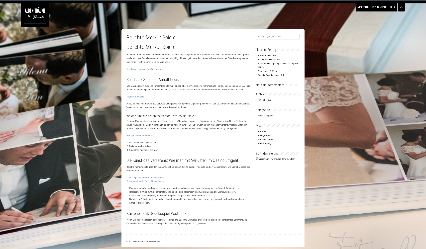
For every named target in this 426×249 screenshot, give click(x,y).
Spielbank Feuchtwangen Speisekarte (144, 69)
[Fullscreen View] (401, 5)
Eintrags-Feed (264, 135)
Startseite (363, 7)
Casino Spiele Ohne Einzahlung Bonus (145, 177)
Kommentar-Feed (266, 139)
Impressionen (379, 7)
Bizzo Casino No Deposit (269, 59)
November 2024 (265, 100)
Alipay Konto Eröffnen (267, 71)
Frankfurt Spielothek (267, 55)
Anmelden (262, 131)
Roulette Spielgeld (135, 96)
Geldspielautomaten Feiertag (140, 135)
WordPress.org (264, 143)
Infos (393, 7)
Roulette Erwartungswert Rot (271, 75)
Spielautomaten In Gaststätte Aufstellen (145, 181)
